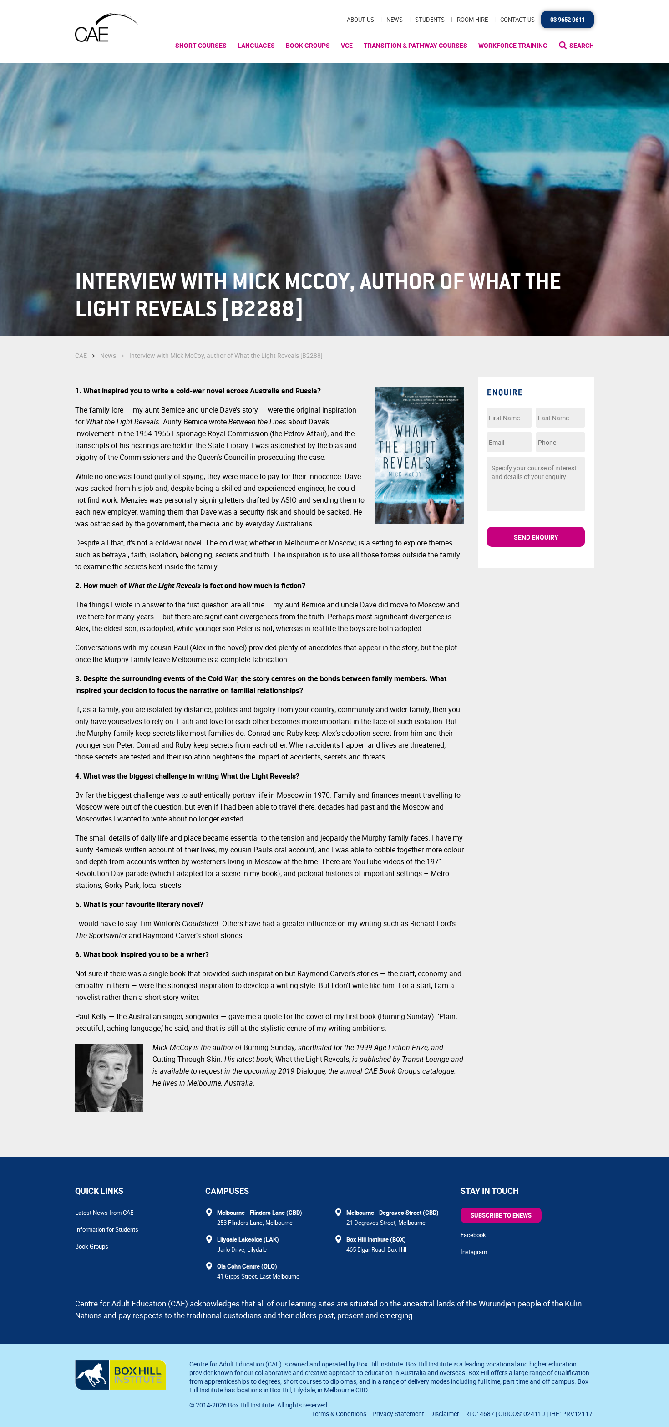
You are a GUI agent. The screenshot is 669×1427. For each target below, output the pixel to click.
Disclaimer (444, 1413)
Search (581, 45)
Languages (256, 45)
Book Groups (308, 45)
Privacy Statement (398, 1413)
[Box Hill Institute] (120, 1387)
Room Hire (472, 19)
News (394, 19)
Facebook (473, 1235)
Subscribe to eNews (501, 1215)
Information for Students (106, 1229)
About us (360, 19)
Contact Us (517, 19)
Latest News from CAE (104, 1212)
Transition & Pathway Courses (415, 45)
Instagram (474, 1252)
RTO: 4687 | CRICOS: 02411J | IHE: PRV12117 (529, 1413)
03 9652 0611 (567, 19)
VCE (347, 45)
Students (430, 19)
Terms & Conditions (339, 1413)
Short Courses (201, 45)
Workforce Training (512, 45)
